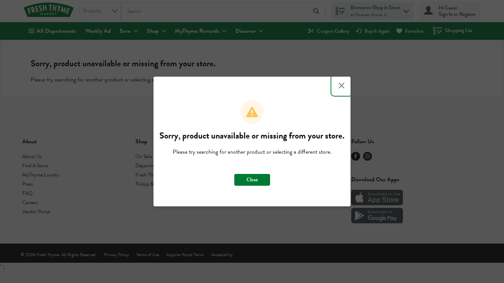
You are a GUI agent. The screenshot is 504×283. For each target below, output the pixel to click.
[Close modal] (342, 85)
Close (252, 180)
